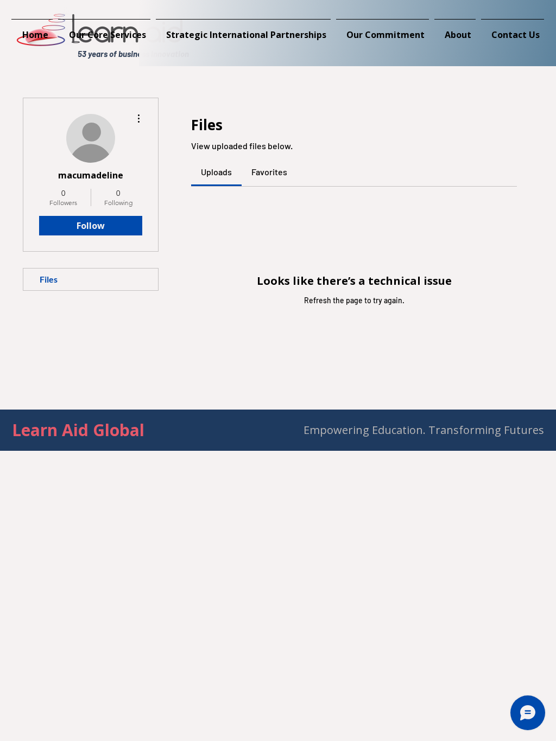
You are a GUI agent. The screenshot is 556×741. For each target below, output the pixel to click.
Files (49, 279)
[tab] (216, 172)
